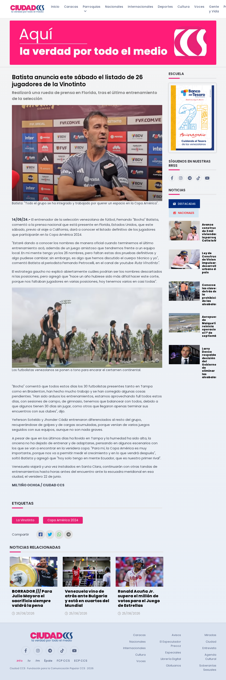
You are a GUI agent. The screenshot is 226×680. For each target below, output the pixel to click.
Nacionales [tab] (186, 213)
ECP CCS (80, 661)
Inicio (55, 6)
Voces (199, 6)
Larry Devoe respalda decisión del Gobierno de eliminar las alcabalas (209, 363)
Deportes (165, 6)
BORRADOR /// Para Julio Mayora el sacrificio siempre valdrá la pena (32, 598)
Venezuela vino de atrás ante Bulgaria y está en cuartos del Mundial (87, 598)
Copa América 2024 (62, 520)
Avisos (176, 635)
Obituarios (173, 665)
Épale (48, 661)
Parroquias (91, 6)
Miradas (210, 635)
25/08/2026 (78, 613)
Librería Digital (171, 659)
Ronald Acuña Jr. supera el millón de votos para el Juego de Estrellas (139, 598)
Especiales (173, 652)
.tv (28, 661)
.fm (37, 661)
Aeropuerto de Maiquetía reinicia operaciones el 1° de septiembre (212, 326)
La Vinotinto (25, 520)
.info (19, 661)
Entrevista (209, 648)
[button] (192, 117)
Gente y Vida (214, 8)
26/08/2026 (25, 613)
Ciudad (211, 642)
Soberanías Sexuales (207, 667)
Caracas (71, 6)
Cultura (183, 6)
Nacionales (114, 6)
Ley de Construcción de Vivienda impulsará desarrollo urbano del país (212, 262)
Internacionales (140, 6)
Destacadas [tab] (187, 204)
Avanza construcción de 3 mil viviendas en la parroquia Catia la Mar (212, 232)
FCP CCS (63, 661)
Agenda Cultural (210, 657)
